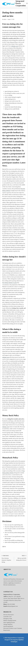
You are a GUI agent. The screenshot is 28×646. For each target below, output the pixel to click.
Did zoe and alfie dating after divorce (21, 558)
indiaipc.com (14, 46)
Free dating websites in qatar (9, 282)
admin (5, 19)
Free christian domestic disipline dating (6, 559)
